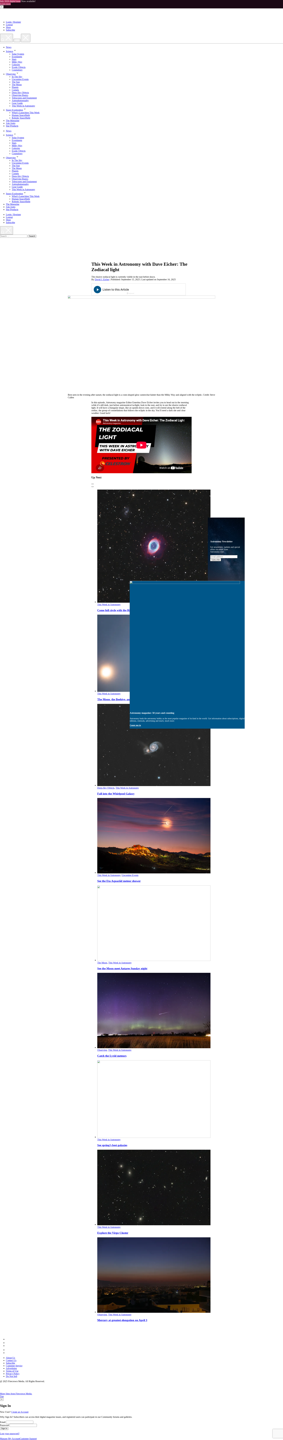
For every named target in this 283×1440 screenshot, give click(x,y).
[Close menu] (25, 38)
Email (2, 1422)
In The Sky (17, 76)
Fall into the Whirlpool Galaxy (116, 793)
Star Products (12, 126)
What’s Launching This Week (26, 112)
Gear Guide (17, 103)
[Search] (6, 38)
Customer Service (14, 1365)
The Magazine (12, 120)
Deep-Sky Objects (20, 92)
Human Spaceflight (21, 115)
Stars (14, 59)
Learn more (5, 4)
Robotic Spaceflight (21, 118)
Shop (8, 27)
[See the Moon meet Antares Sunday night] (153, 960)
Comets (15, 90)
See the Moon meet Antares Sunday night (122, 968)
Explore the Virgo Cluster (112, 1232)
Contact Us (11, 1360)
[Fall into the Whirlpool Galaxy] (153, 785)
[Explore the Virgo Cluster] (153, 1224)
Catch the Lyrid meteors (111, 1055)
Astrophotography (20, 100)
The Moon (17, 84)
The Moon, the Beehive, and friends (118, 699)
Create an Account (19, 1412)
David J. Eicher (102, 279)
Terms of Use (12, 1371)
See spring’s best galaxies (112, 1145)
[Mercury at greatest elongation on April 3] (153, 1312)
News (8, 47)
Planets (15, 87)
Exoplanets (17, 56)
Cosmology (17, 70)
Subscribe (10, 30)
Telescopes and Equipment (24, 98)
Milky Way (17, 62)
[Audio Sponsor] (160, 289)
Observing (11, 74)
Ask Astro (10, 123)
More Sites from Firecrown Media (16, 1393)
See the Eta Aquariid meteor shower (119, 881)
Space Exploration (14, 110)
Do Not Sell (11, 1376)
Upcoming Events (20, 79)
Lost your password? (9, 1433)
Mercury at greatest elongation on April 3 (122, 1320)
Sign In (4, 1428)
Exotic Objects (18, 67)
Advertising (11, 1368)
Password (4, 1425)
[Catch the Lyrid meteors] (153, 1047)
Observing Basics (20, 95)
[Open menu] (17, 40)
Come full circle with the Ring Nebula (120, 610)
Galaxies (16, 64)
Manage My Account (10, 1438)
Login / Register (13, 22)
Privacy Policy (12, 1373)
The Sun (16, 82)
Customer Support (28, 1438)
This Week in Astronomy (23, 106)
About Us (10, 1357)
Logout (9, 24)
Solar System (18, 54)
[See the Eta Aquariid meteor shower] (153, 872)
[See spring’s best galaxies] (153, 1137)
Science (9, 51)
